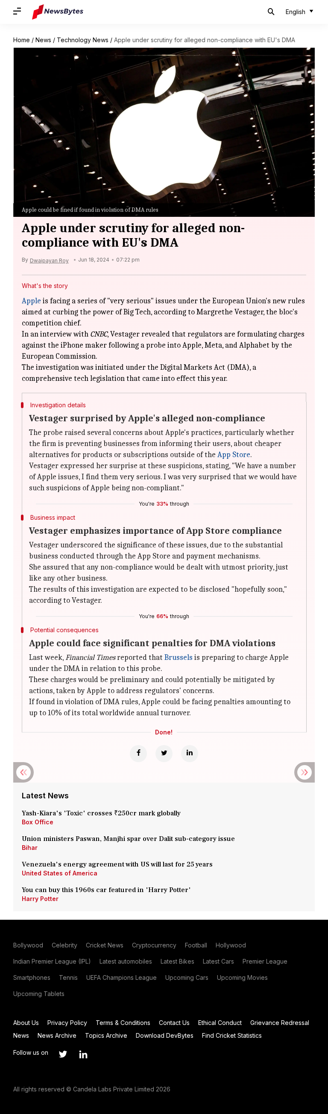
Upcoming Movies (242, 977)
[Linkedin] (189, 753)
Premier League (265, 961)
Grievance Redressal (279, 1022)
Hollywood (231, 945)
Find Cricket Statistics (232, 1035)
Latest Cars (218, 961)
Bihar (30, 847)
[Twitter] (164, 753)
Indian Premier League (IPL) (52, 961)
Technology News (82, 39)
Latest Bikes (177, 961)
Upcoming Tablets (38, 993)
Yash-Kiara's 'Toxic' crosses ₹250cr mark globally (101, 813)
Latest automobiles (126, 961)
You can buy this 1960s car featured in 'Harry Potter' (107, 890)
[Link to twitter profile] (63, 1054)
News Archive (57, 1035)
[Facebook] (138, 753)
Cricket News (104, 945)
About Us (26, 1022)
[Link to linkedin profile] (83, 1054)
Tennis (68, 977)
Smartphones (31, 977)
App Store (233, 454)
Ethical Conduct (220, 1022)
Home (21, 39)
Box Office (37, 822)
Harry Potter (40, 898)
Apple (31, 300)
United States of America (59, 873)
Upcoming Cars (186, 977)
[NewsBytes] (57, 12)
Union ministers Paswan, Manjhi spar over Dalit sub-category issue (128, 839)
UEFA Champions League (121, 977)
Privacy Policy (67, 1022)
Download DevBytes (164, 1035)
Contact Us (174, 1022)
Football (196, 945)
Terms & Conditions (123, 1022)
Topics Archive (106, 1035)
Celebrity (64, 945)
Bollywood (28, 945)
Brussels (178, 657)
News (43, 39)
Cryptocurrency (154, 945)
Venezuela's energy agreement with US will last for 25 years (118, 864)
